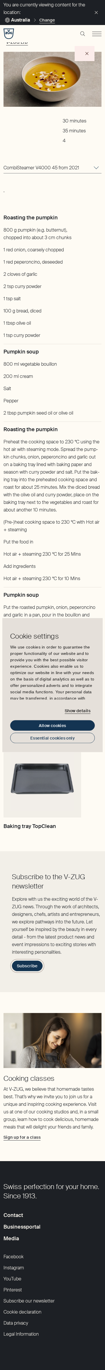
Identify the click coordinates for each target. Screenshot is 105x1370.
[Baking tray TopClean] (42, 779)
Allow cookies (52, 725)
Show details (77, 710)
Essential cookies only (52, 737)
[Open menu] (97, 34)
